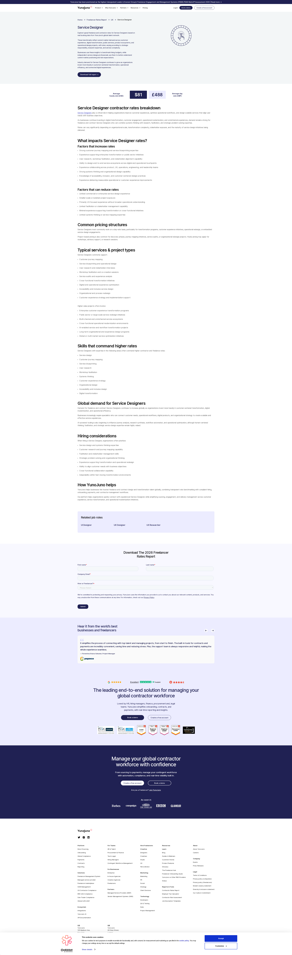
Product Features (168, 863)
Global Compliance (84, 856)
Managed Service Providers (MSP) (119, 893)
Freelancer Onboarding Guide (172, 874)
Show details (87, 949)
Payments (81, 860)
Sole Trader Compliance (86, 897)
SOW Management (84, 887)
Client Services (145, 890)
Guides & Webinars (168, 856)
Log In (175, 8)
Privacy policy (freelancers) (202, 882)
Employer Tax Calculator (170, 894)
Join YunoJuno (155, 790)
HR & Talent (112, 849)
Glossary (165, 867)
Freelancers (112, 883)
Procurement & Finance (116, 853)
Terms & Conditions (200, 875)
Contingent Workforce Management (120, 863)
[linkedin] (88, 837)
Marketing (143, 876)
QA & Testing (144, 903)
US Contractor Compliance (87, 890)
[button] (99, 8)
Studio (142, 860)
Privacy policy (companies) (202, 879)
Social (142, 883)
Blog (163, 853)
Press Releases (198, 866)
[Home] (85, 8)
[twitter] (79, 837)
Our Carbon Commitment (201, 893)
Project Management (147, 910)
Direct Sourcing (83, 849)
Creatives (143, 856)
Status (164, 881)
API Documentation (84, 918)
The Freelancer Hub (169, 870)
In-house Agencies (114, 876)
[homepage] (87, 831)
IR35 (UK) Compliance (85, 894)
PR (141, 880)
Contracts (81, 863)
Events (195, 862)
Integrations (82, 910)
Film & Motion (145, 867)
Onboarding (82, 853)
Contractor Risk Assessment (172, 897)
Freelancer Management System (89, 876)
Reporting (81, 867)
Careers (196, 853)
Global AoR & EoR (84, 901)
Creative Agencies (114, 880)
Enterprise (111, 873)
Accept (221, 938)
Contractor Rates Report (170, 890)
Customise (219, 946)
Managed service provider (87, 880)
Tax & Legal (112, 856)
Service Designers (85, 113)
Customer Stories (168, 860)
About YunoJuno (199, 849)
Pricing (145, 8)
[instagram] (83, 837)
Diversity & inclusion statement (203, 889)
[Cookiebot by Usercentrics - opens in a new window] (67, 950)
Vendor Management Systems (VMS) (120, 896)
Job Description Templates (171, 901)
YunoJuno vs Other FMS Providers (174, 877)
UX (141, 863)
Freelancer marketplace (86, 883)
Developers (144, 900)
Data (142, 907)
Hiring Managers (113, 860)
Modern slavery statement (202, 886)
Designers (143, 853)
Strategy (143, 887)
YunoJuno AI (82, 914)
